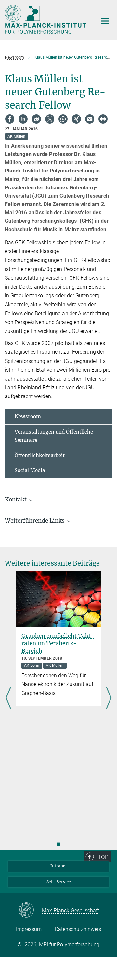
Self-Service (58, 881)
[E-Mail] (90, 119)
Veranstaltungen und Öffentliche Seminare (54, 436)
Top (103, 857)
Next (109, 698)
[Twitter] (50, 119)
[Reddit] (36, 119)
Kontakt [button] (16, 499)
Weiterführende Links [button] (35, 520)
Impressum (29, 929)
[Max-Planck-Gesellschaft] (30, 910)
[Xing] (76, 119)
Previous (8, 698)
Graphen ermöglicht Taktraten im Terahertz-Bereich (57, 643)
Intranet (58, 865)
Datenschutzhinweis (78, 929)
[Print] (103, 119)
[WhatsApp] (63, 119)
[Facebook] (10, 119)
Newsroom (28, 416)
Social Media (30, 470)
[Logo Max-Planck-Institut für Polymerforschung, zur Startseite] (46, 19)
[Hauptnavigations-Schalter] (105, 20)
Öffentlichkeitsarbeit (40, 455)
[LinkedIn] (23, 119)
